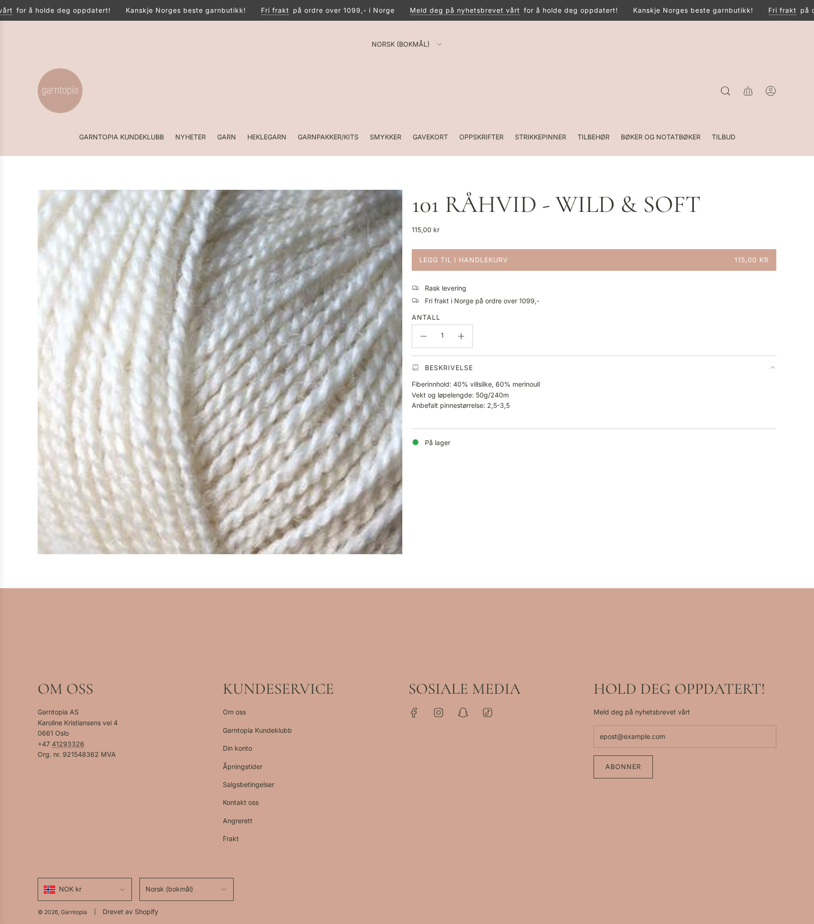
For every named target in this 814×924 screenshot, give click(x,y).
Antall (426, 317)
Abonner (623, 766)
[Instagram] (438, 712)
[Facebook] (414, 712)
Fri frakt (259, 10)
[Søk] (725, 91)
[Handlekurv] (748, 91)
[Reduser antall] (423, 336)
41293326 (68, 744)
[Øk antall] (461, 336)
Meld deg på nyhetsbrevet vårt (449, 10)
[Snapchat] (463, 712)
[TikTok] (487, 712)
